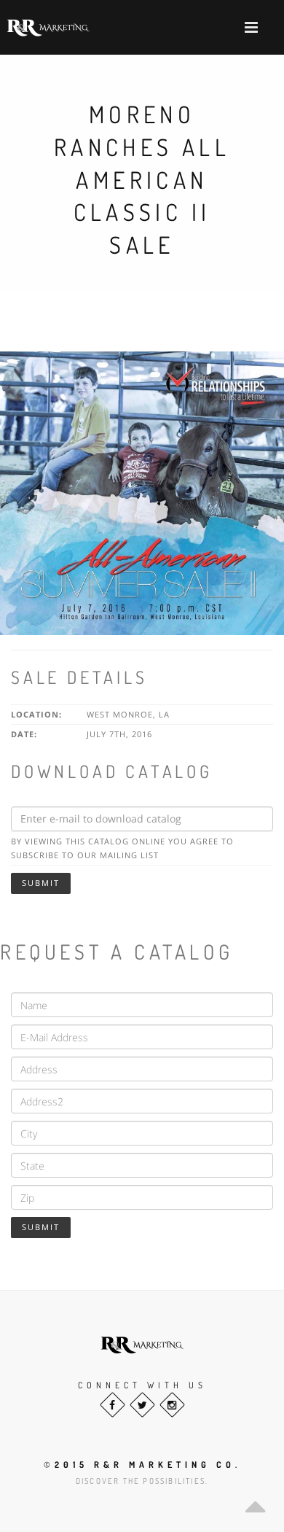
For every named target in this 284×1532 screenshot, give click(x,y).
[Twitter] (142, 1405)
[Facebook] (112, 1405)
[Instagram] (172, 1405)
